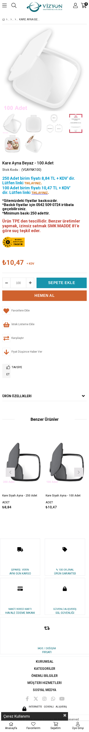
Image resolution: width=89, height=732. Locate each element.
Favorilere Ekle (23, 472)
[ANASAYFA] (6, 19)
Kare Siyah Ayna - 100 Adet (63, 495)
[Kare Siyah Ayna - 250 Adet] (22, 463)
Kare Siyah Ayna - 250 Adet (19, 495)
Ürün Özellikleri (16, 396)
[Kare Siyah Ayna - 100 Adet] (66, 463)
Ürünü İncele (31, 472)
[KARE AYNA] (15, 19)
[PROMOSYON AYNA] (11, 19)
